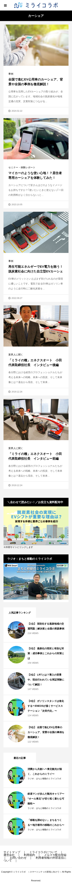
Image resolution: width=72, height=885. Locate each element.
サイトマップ (11, 852)
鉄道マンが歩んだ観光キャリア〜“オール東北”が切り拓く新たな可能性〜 (46, 798)
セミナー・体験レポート (21, 167)
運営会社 (9, 854)
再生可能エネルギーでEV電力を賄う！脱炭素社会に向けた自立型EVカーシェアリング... (35, 271)
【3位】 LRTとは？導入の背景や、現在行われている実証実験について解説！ (46, 679)
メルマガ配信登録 (55, 854)
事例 (10, 74)
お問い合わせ (18, 857)
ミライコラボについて (43, 852)
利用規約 (29, 854)
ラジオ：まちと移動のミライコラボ (44, 778)
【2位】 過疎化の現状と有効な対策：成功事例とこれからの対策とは (46, 653)
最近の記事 (20, 758)
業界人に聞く (15, 354)
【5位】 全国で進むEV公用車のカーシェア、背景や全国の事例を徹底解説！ (46, 732)
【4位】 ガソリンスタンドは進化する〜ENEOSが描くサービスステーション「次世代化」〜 (46, 706)
